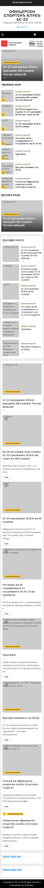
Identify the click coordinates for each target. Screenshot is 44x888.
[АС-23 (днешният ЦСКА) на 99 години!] (7, 125)
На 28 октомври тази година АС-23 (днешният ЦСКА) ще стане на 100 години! (28, 113)
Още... (7, 477)
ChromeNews (15, 885)
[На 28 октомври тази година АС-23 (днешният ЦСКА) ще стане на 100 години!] (7, 110)
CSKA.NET (16, 870)
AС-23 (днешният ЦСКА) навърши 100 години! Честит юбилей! (20, 70)
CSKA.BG (15, 857)
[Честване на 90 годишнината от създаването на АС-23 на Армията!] (7, 139)
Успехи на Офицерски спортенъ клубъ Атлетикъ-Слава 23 (27, 184)
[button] (2, 34)
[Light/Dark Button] (36, 34)
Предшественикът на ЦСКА (26, 168)
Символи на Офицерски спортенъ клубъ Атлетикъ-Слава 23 (20, 824)
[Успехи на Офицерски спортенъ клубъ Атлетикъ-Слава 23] (7, 183)
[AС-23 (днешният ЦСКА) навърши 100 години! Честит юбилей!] (7, 96)
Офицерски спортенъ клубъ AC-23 (22, 15)
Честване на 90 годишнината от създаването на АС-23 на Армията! (28, 142)
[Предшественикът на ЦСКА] (7, 168)
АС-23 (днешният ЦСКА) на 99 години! (27, 125)
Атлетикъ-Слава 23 (11, 62)
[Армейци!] (7, 154)
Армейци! (20, 154)
